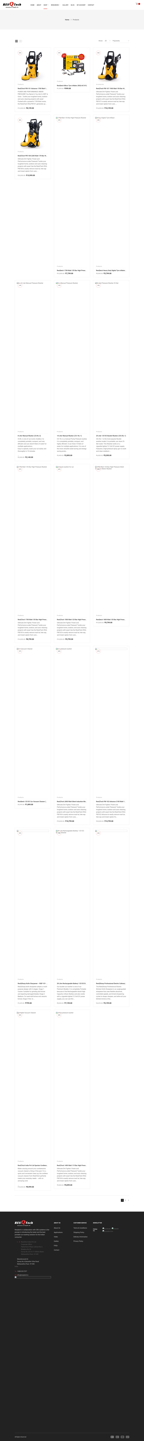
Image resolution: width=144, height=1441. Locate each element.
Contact (91, 5)
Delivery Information (80, 1237)
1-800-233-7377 (22, 1271)
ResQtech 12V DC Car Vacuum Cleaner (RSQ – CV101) (37, 801)
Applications (58, 1232)
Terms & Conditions (80, 1228)
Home (32, 5)
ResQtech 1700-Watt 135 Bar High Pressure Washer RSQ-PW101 (79, 270)
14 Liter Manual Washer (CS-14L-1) (69, 436)
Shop (45, 5)
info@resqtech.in (22, 1275)
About (39, 5)
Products (21, 84)
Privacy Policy (78, 1241)
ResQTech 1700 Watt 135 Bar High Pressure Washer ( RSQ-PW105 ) (41, 620)
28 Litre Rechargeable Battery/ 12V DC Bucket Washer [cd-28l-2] (79, 983)
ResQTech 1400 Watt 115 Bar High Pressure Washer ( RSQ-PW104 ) (81, 1165)
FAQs (56, 1246)
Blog (72, 5)
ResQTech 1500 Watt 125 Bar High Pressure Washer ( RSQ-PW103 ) (81, 620)
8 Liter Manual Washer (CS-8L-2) (29, 436)
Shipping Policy (78, 1232)
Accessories (100, 84)
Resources (55, 5)
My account (81, 5)
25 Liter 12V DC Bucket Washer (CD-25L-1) (111, 436)
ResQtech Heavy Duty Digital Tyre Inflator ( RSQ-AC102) (115, 270)
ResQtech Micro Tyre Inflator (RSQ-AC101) (72, 86)
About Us (57, 1228)
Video (56, 1237)
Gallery (65, 5)
